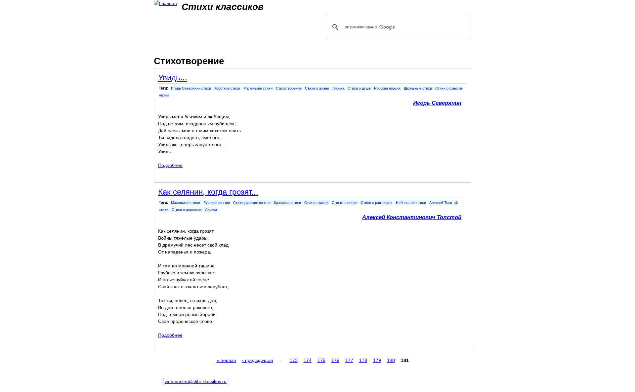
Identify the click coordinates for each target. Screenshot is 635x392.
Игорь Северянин (437, 103)
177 (349, 360)
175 (321, 360)
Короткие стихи (227, 88)
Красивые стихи (287, 203)
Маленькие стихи (258, 88)
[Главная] (165, 3)
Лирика (338, 88)
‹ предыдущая (257, 360)
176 (335, 360)
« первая (226, 360)
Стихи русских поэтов (252, 203)
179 (377, 360)
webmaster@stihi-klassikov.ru (196, 381)
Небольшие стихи (411, 203)
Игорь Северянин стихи (191, 88)
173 (294, 360)
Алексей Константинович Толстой (411, 217)
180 (391, 360)
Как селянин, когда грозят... (208, 191)
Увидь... (172, 77)
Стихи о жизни (317, 88)
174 (308, 360)
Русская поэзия (387, 88)
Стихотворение (289, 88)
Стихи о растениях (377, 203)
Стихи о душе (359, 88)
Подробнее (170, 165)
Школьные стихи (418, 88)
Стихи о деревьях (187, 210)
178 (363, 360)
